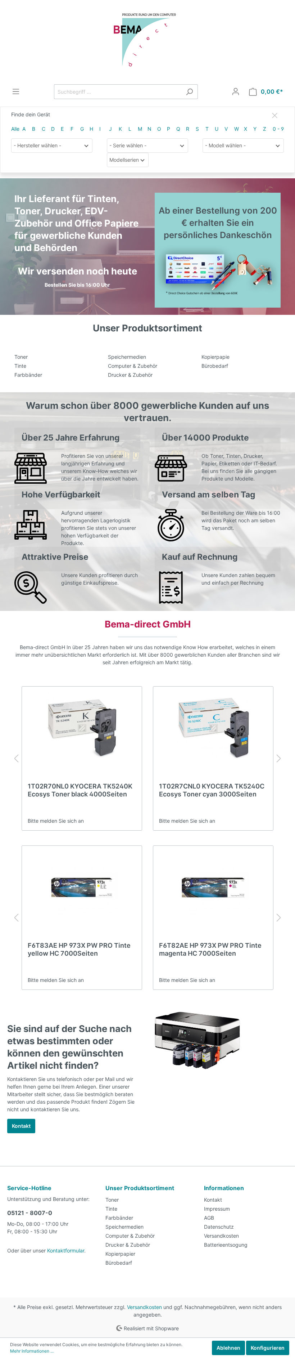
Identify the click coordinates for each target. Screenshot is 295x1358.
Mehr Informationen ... (32, 1351)
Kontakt (21, 1126)
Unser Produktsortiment (139, 1188)
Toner (21, 357)
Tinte (20, 366)
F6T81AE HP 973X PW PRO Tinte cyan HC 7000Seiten (210, 949)
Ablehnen (228, 1348)
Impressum (217, 1209)
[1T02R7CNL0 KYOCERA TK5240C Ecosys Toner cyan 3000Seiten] (82, 728)
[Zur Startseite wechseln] (147, 42)
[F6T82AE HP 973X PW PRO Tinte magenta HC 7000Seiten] (82, 888)
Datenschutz (219, 1227)
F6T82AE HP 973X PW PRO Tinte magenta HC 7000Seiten (79, 949)
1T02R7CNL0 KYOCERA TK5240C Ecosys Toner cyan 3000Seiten (80, 790)
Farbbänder (28, 375)
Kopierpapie (215, 357)
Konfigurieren (268, 1348)
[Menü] (15, 91)
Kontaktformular (65, 1250)
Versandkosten (221, 1236)
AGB (209, 1218)
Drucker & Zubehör (130, 375)
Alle (15, 129)
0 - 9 (278, 129)
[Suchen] (189, 91)
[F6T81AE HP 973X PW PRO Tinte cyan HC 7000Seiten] (213, 888)
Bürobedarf (214, 366)
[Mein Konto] (235, 91)
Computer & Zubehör (132, 366)
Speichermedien (127, 357)
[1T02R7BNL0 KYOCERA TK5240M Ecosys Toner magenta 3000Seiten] (213, 728)
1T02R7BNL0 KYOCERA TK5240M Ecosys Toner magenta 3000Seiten (212, 790)
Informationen (224, 1188)
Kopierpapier (120, 1254)
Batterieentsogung (226, 1245)
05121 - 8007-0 (29, 1212)
